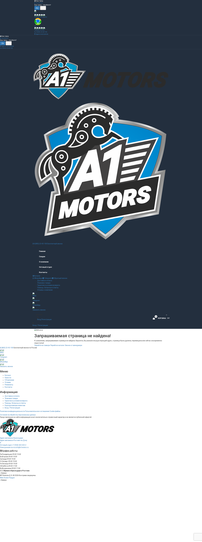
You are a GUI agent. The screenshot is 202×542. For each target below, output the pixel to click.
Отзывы (8, 382)
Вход (39, 319)
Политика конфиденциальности (12, 411)
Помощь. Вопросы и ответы (47, 288)
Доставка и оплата (44, 280)
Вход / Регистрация (12, 408)
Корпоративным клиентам (15, 405)
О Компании (9, 380)
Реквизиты (9, 385)
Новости (8, 378)
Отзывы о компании (45, 290)
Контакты (8, 387)
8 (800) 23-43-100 (41, 32)
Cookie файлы (55, 411)
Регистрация (46, 319)
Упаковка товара (43, 283)
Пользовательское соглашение (37, 411)
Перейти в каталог (57, 345)
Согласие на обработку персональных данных (18, 415)
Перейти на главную (42, 345)
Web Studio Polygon (7, 478)
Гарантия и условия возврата (48, 285)
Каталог (37, 276)
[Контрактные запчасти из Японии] (101, 76)
